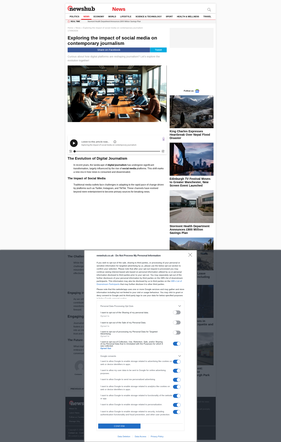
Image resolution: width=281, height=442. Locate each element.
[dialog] (140, 346)
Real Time (75, 21)
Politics (74, 16)
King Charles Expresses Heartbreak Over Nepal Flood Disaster (190, 135)
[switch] (177, 312)
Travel (207, 16)
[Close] (191, 256)
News (118, 9)
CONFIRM (119, 426)
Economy (99, 16)
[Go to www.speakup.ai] (164, 139)
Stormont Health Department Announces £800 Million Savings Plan (190, 229)
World (112, 16)
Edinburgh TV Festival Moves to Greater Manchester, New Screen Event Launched (190, 182)
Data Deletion (124, 436)
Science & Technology (149, 16)
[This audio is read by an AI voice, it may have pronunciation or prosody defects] (115, 141)
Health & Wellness (188, 16)
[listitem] (140, 306)
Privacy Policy (157, 436)
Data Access (140, 436)
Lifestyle (125, 16)
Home (70, 28)
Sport (169, 16)
